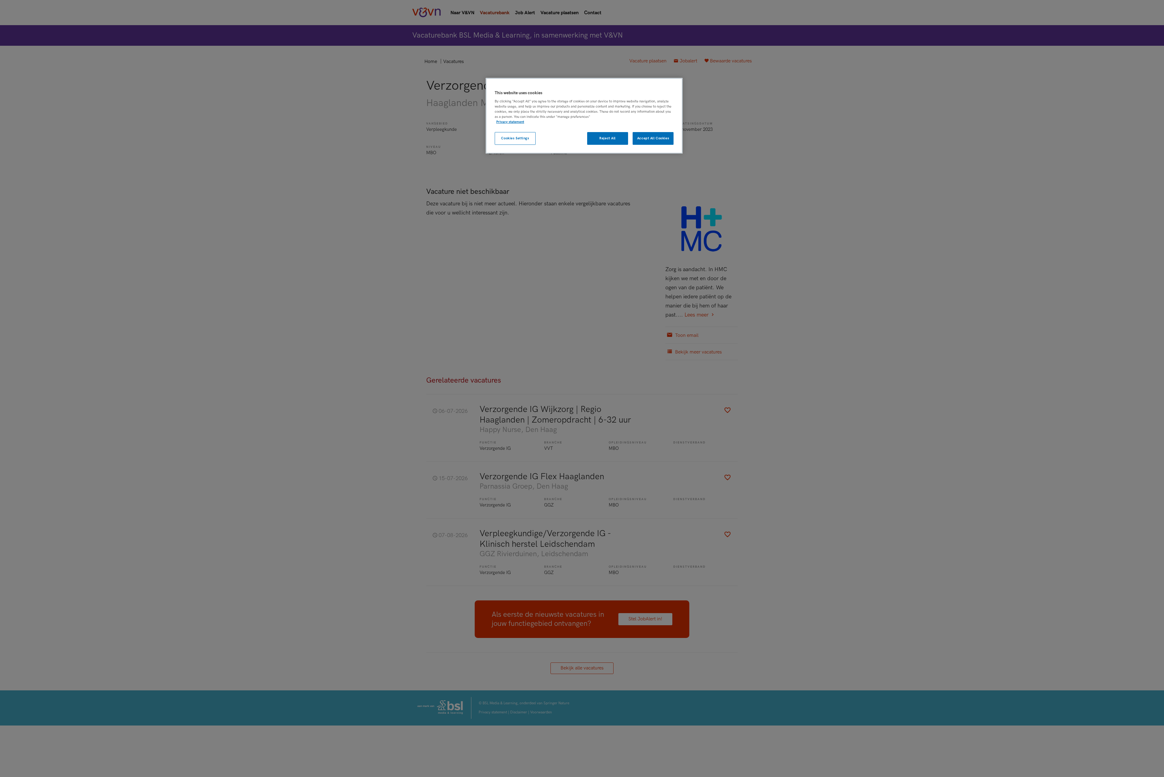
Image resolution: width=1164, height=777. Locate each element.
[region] (584, 116)
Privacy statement (510, 122)
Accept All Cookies (653, 138)
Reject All (607, 138)
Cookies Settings (515, 138)
